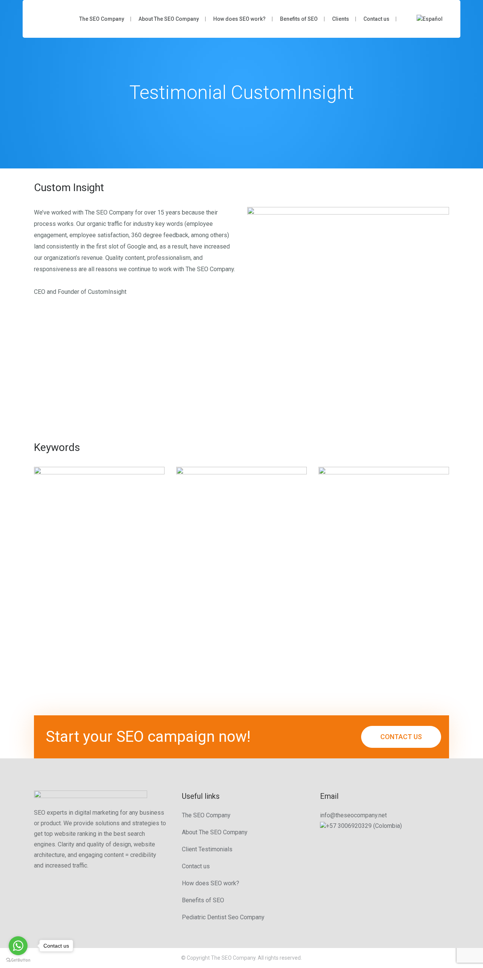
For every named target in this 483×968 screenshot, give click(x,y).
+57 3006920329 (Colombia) (364, 825)
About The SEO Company (215, 832)
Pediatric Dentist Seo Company (223, 917)
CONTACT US (401, 737)
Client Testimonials (207, 849)
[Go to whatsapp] (18, 945)
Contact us (196, 866)
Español (433, 19)
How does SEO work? (210, 883)
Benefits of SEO (203, 900)
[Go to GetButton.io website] (18, 960)
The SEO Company (206, 815)
